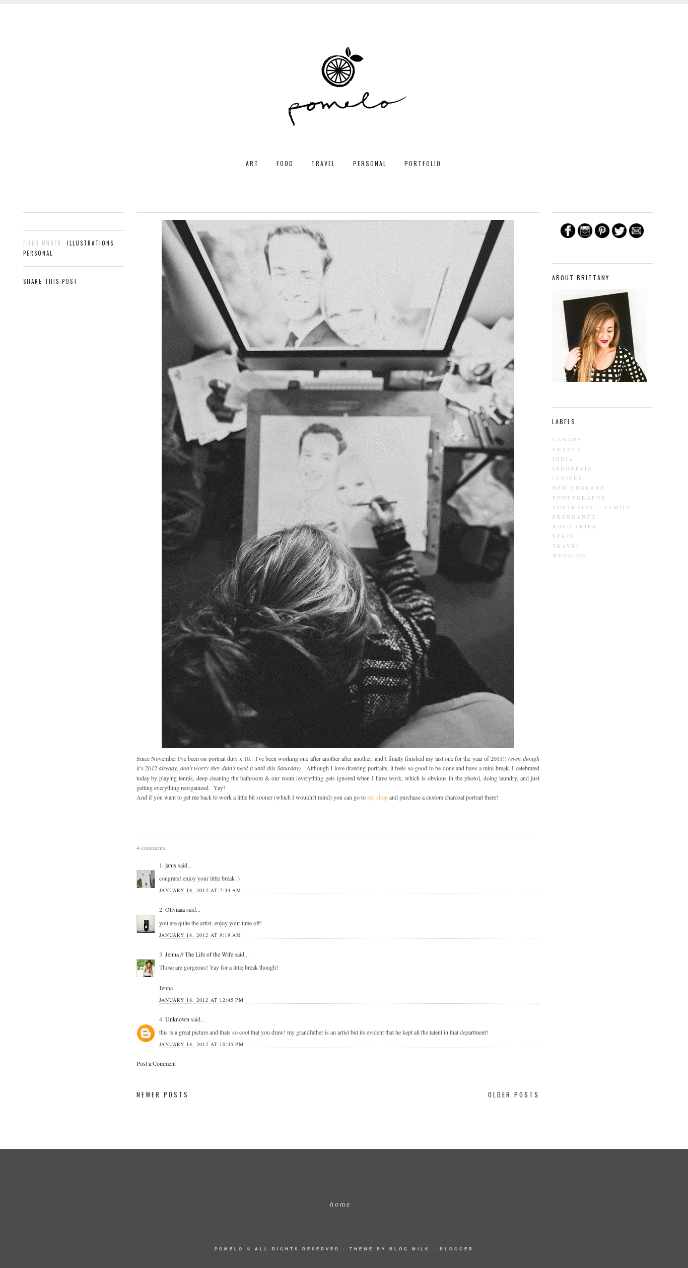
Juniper (568, 478)
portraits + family (592, 507)
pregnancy (575, 516)
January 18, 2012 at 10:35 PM (201, 1044)
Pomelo (229, 1249)
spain (563, 535)
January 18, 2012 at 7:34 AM (200, 890)
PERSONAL (370, 163)
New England (579, 487)
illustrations (90, 243)
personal (38, 253)
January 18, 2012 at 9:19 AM (200, 934)
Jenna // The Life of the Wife (199, 954)
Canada (567, 439)
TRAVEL (323, 163)
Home (340, 1204)
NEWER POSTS (162, 1094)
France (567, 449)
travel (567, 545)
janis (170, 865)
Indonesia (573, 468)
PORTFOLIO (422, 163)
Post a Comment (156, 1063)
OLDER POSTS (513, 1094)
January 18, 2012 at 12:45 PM (201, 999)
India (563, 458)
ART (252, 163)
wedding (569, 555)
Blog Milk (409, 1249)
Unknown (177, 1019)
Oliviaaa (175, 909)
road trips (575, 526)
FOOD (285, 163)
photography (579, 497)
